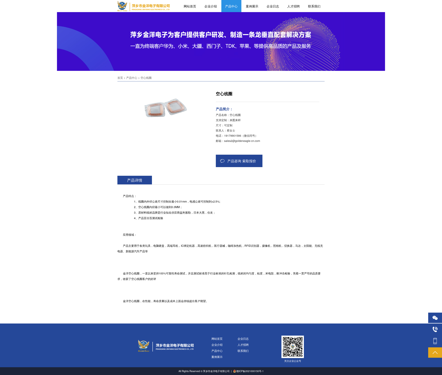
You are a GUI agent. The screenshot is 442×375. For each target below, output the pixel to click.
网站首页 (190, 6)
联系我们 (314, 6)
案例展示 (252, 6)
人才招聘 (293, 6)
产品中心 (231, 6)
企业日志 (273, 6)
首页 (120, 78)
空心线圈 (146, 78)
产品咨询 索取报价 (241, 160)
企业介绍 (210, 6)
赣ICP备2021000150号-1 (250, 371)
